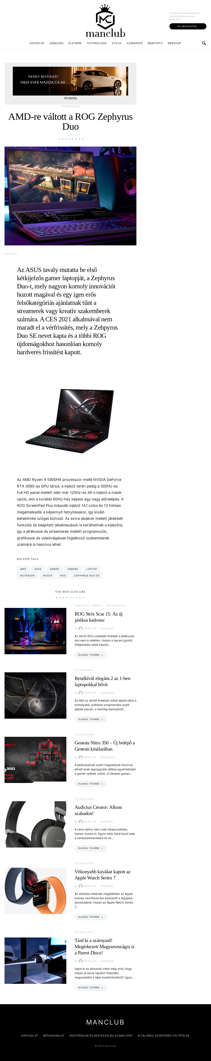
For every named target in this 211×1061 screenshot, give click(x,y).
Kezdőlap (37, 43)
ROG (63, 575)
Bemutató (155, 43)
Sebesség (56, 43)
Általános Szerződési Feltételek (164, 1035)
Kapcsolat (29, 1035)
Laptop (92, 569)
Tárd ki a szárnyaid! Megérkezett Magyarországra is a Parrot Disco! (104, 946)
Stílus (117, 43)
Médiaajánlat (53, 1035)
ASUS (38, 569)
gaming (73, 569)
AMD (23, 569)
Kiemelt (97, 605)
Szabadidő (135, 43)
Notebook (27, 575)
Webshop (174, 43)
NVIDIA (47, 575)
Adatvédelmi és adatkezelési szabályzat (101, 1035)
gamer (54, 569)
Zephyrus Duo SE (87, 575)
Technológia (97, 43)
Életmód (75, 43)
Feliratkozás (187, 26)
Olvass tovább (88, 654)
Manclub (90, 628)
